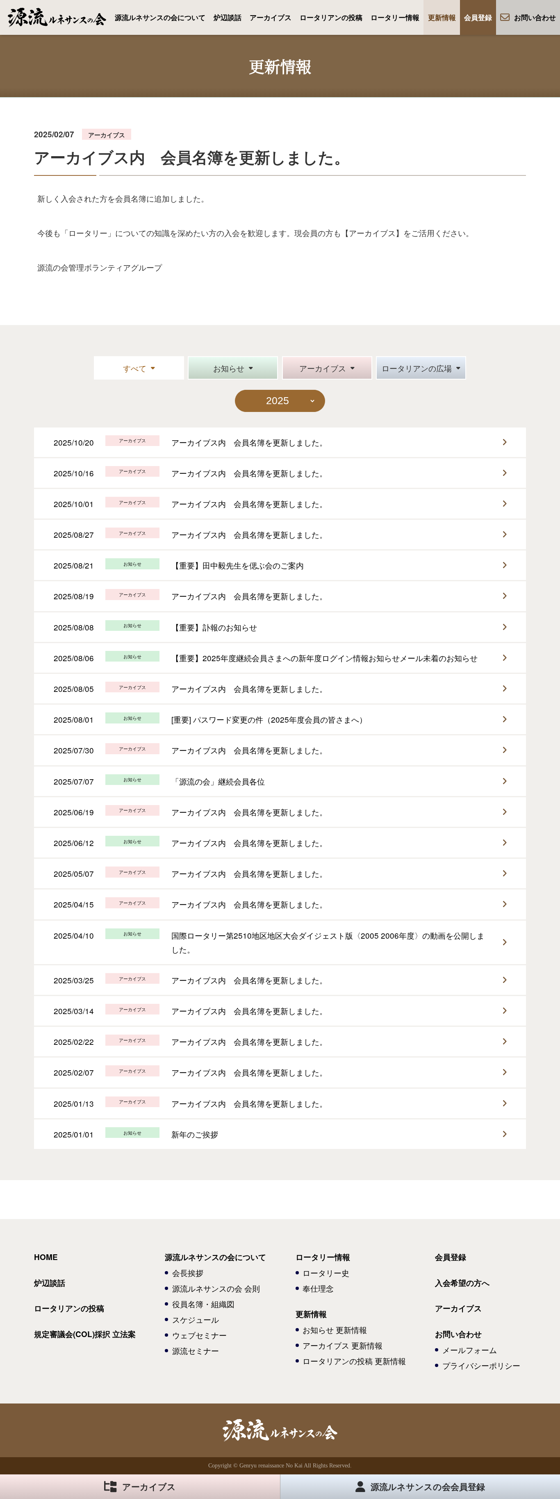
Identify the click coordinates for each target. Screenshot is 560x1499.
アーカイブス (270, 17)
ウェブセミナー (199, 1334)
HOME (46, 1256)
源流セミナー (195, 1350)
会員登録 (478, 17)
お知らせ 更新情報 (335, 1329)
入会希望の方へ (462, 1282)
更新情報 (442, 17)
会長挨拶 (187, 1272)
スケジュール (195, 1319)
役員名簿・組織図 (203, 1303)
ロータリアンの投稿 (331, 17)
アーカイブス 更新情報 (342, 1345)
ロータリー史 (326, 1272)
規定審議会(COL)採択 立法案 (85, 1334)
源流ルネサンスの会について (160, 17)
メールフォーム (469, 1349)
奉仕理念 (318, 1288)
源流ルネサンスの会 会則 (216, 1288)
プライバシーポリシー (481, 1365)
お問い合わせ (535, 17)
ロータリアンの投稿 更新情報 (354, 1360)
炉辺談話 (227, 17)
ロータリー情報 (395, 17)
